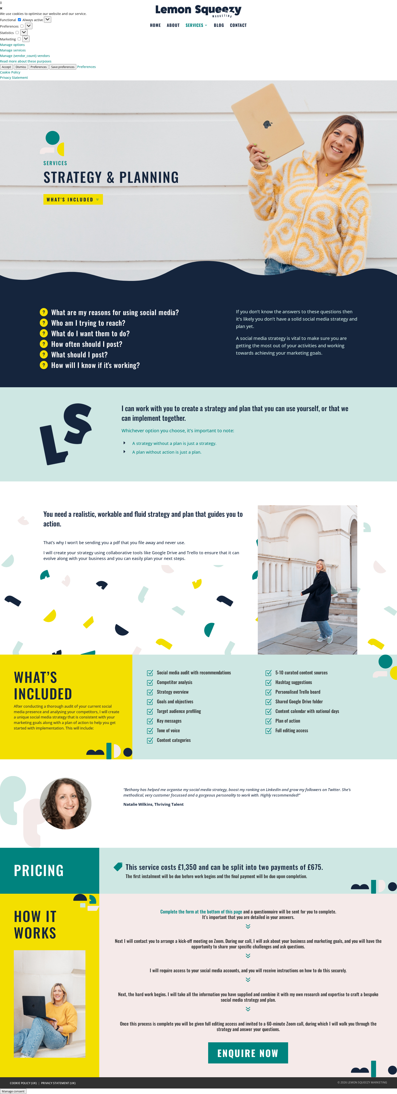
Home (155, 25)
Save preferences (62, 67)
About (173, 25)
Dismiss (21, 67)
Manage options (12, 44)
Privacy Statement (14, 77)
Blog (219, 25)
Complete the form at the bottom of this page (201, 911)
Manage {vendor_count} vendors (25, 56)
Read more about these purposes (25, 61)
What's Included (70, 199)
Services (194, 25)
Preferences (39, 67)
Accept (6, 67)
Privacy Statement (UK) (58, 1083)
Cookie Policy (10, 72)
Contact (238, 25)
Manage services (13, 50)
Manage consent (13, 1091)
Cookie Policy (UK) (23, 1083)
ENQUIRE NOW (248, 1053)
